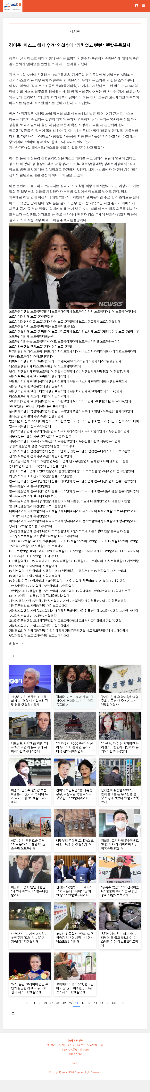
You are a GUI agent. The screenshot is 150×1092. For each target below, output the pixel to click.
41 (76, 1002)
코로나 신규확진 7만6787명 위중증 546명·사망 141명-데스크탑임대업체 (75, 937)
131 (114, 1002)
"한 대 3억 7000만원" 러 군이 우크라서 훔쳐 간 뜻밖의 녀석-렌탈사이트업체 (74, 747)
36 (45, 1002)
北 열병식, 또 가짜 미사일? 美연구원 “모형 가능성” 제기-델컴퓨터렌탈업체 (28, 937)
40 (70, 1002)
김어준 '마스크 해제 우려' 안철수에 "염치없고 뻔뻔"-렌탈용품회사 (75, 700)
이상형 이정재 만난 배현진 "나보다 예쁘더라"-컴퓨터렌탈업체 (29, 891)
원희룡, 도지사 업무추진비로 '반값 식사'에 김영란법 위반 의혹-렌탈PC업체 (120, 844)
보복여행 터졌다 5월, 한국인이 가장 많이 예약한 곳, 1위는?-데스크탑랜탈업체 (75, 988)
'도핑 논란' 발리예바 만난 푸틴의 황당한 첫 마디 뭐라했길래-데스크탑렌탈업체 (29, 988)
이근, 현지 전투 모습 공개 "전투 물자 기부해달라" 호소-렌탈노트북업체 (28, 844)
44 (95, 1002)
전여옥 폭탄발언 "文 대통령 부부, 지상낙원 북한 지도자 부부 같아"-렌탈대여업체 (74, 794)
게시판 (75, 1063)
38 (57, 1002)
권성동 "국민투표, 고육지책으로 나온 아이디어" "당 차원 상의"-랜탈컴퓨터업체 (74, 891)
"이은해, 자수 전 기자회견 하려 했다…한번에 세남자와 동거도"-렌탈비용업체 (120, 747)
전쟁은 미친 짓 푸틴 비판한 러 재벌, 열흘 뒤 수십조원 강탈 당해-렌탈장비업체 (29, 700)
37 (51, 1002)
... (39, 1002)
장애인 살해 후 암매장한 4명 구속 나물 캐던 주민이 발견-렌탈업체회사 (119, 700)
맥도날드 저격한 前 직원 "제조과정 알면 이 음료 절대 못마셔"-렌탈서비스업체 (29, 747)
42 (82, 1002)
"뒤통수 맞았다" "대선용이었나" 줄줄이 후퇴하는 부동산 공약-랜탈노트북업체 (120, 891)
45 (101, 1002)
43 (89, 1002)
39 (64, 1002)
